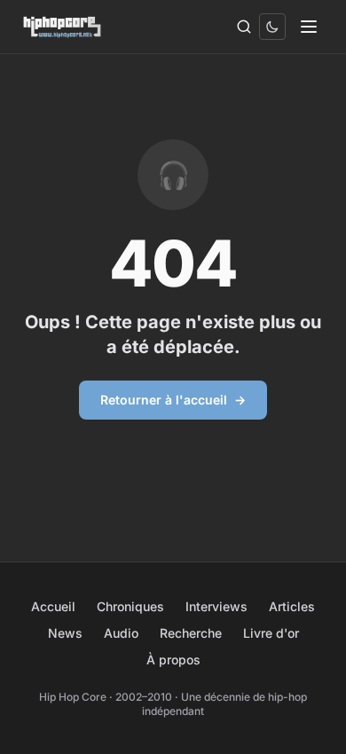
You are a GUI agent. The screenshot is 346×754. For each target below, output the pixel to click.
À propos (173, 659)
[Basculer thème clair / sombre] (272, 26)
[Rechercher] (244, 27)
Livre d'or (271, 632)
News (65, 632)
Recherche (191, 632)
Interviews (216, 606)
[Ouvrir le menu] (309, 27)
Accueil (53, 606)
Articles (292, 606)
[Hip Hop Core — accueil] (62, 27)
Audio (121, 632)
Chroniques (130, 606)
